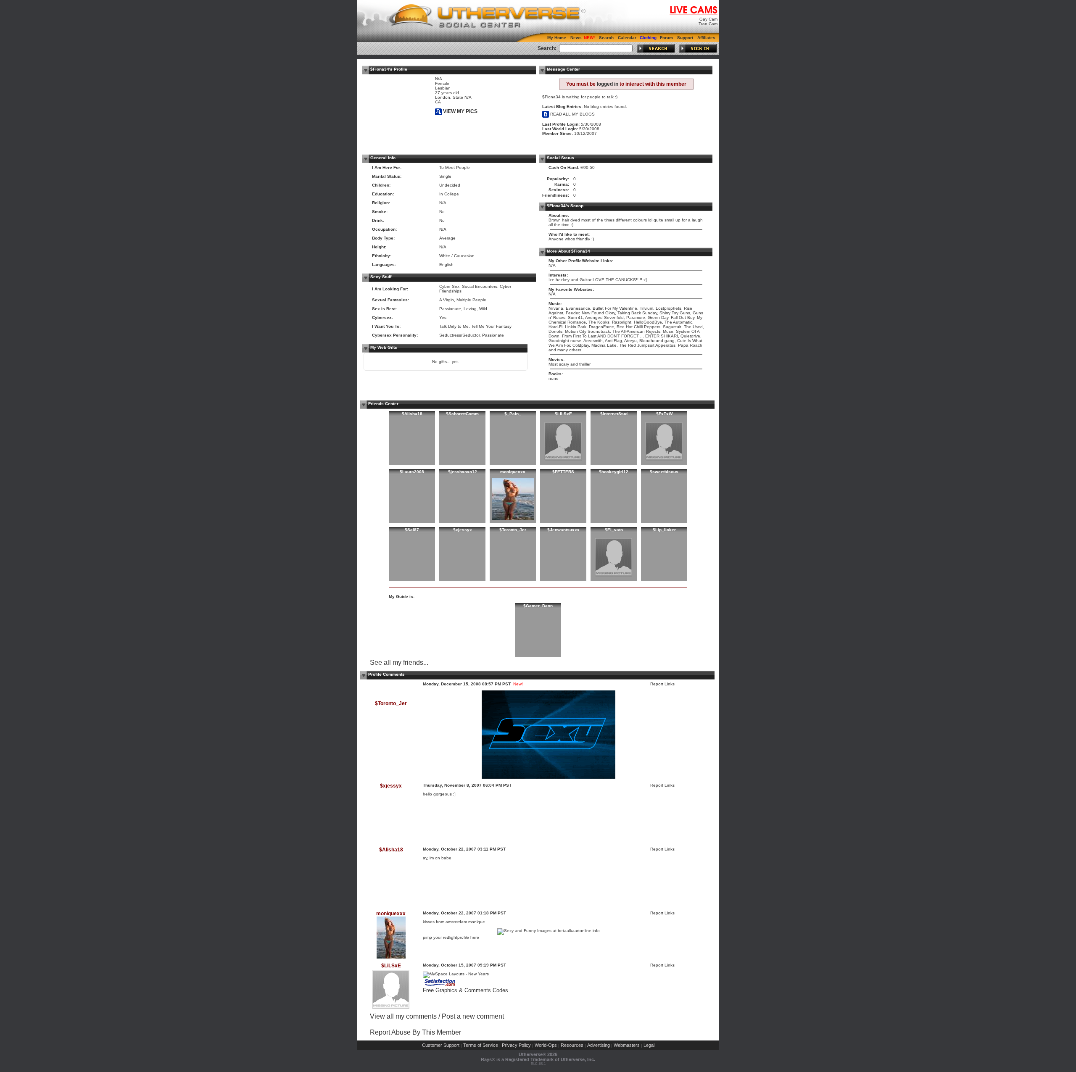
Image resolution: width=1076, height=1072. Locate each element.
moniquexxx (512, 471)
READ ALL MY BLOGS (572, 114)
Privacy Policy (516, 1045)
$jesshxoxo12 (462, 471)
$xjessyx (462, 529)
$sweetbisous (664, 471)
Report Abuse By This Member (415, 1032)
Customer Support (440, 1045)
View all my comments (403, 1016)
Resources (572, 1045)
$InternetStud (614, 413)
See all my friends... (399, 662)
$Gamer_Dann (538, 605)
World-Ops (546, 1045)
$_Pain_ (512, 413)
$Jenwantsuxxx (563, 529)
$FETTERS (563, 471)
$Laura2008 (412, 471)
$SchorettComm (462, 413)
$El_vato (614, 529)
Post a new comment (473, 1016)
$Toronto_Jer (512, 529)
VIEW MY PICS (459, 111)
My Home (556, 37)
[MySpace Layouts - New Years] (456, 974)
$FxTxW (664, 413)
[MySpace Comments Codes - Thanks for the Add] (440, 985)
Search (606, 37)
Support (685, 37)
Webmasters (627, 1045)
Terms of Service (480, 1045)
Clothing (648, 37)
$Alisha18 (412, 413)
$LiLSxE (563, 413)
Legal (648, 1045)
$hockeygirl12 (613, 471)
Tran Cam (708, 23)
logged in (607, 84)
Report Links (662, 684)
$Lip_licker (664, 529)
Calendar (627, 37)
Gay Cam (708, 19)
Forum (666, 37)
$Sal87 (412, 529)
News (576, 37)
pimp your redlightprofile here (451, 937)
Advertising (598, 1045)
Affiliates (706, 37)
